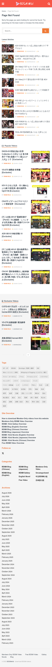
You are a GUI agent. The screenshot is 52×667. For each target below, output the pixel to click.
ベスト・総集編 (8, 385)
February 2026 (7, 514)
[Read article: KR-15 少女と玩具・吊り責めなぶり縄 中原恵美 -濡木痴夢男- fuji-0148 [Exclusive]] (40, 191)
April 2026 (6, 507)
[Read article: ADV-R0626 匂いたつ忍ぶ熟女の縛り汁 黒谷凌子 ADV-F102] (8, 124)
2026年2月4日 (17, 195)
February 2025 (7, 557)
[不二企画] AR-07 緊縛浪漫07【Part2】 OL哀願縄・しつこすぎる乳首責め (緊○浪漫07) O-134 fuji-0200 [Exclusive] (15, 220)
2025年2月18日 (17, 208)
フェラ (35, 381)
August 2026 (6, 493)
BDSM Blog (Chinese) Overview (15, 429)
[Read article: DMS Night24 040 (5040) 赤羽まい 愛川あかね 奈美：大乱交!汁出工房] (8, 59)
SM (38, 368)
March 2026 (6, 510)
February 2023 (7, 643)
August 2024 (6, 578)
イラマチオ (44, 377)
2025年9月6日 (17, 345)
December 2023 (8, 607)
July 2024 (5, 582)
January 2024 (7, 603)
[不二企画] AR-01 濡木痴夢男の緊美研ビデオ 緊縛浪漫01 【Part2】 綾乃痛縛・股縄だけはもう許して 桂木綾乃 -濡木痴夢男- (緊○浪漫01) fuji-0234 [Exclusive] (15, 256)
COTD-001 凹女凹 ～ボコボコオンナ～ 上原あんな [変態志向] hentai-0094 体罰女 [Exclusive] (15, 309)
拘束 (42, 389)
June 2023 (6, 628)
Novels (4, 657)
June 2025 (6, 543)
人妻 (46, 385)
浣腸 (16, 393)
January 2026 (7, 518)
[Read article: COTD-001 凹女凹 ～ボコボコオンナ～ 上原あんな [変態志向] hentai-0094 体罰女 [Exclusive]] (40, 312)
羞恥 (4, 402)
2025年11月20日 (18, 229)
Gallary (44, 654)
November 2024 (8, 568)
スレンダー (6, 381)
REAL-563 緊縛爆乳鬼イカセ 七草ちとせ (31, 132)
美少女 (43, 397)
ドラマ (16, 381)
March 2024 (6, 596)
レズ (17, 385)
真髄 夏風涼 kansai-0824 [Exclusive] (12, 339)
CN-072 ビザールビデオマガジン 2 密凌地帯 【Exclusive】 (15, 202)
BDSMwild (10, 661)
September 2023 (8, 618)
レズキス (25, 385)
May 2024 (5, 589)
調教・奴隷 (19, 402)
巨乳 (30, 389)
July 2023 (5, 625)
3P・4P (5, 368)
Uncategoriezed (42, 472)
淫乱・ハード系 (27, 393)
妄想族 (23, 389)
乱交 (40, 385)
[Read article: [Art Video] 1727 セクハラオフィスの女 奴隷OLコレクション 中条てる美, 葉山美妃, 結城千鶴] (8, 69)
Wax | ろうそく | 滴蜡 (10, 372)
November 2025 (8, 525)
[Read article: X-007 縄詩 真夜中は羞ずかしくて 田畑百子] (8, 93)
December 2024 (8, 564)
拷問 (4, 393)
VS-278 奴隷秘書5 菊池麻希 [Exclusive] (13, 323)
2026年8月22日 (30, 135)
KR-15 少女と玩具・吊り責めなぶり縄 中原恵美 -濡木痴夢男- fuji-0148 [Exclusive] (15, 188)
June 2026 (6, 500)
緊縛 (25, 397)
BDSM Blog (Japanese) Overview (15, 432)
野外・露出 (35, 402)
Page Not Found (13, 11)
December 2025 (8, 521)
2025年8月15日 (17, 240)
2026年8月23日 (30, 51)
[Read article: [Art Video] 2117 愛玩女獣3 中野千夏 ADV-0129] (8, 82)
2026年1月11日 (17, 176)
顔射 (44, 402)
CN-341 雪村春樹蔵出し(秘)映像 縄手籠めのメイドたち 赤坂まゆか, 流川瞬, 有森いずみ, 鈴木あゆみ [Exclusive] (15, 275)
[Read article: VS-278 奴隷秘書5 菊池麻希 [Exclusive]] (40, 328)
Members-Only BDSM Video (12, 654)
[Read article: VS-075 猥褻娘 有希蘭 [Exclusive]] (40, 175)
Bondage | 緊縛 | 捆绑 (26, 368)
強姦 (36, 389)
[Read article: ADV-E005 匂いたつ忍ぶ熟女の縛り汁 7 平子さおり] (8, 48)
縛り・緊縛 (34, 397)
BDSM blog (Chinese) (6, 467)
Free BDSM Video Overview (13, 443)
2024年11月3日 (17, 163)
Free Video (23, 480)
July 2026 (5, 496)
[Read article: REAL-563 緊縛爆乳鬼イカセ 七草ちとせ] (8, 135)
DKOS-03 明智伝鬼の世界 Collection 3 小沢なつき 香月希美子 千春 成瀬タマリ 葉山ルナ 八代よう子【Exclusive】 (15, 155)
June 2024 (6, 586)
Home (4, 11)
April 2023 (6, 636)
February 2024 (7, 600)
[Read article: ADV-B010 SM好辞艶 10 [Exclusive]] (40, 239)
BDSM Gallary (24, 472)
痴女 (13, 397)
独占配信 (6, 397)
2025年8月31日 (17, 267)
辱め (27, 402)
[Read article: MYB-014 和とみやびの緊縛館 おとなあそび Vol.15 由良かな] (8, 114)
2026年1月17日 (17, 316)
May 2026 (5, 503)
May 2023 (5, 632)
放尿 (10, 393)
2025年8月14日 (17, 329)
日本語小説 (40, 480)
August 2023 (6, 621)
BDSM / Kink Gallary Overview (14, 424)
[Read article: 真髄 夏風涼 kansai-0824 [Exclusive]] (40, 344)
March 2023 (6, 639)
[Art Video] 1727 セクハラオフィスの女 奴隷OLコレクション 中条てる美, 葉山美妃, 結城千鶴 (32, 69)
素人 (19, 397)
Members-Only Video (41, 152)
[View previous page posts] (24, 354)
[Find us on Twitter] (3, 453)
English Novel (24, 476)
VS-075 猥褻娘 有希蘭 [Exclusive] (11, 171)
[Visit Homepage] (25, 3)
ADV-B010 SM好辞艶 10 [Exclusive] (12, 235)
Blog (11, 657)
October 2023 (7, 614)
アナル (21, 377)
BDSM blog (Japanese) (23, 467)
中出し (34, 385)
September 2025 (8, 532)
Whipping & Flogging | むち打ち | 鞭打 (34, 372)
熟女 (44, 393)
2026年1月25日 (17, 283)
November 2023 (8, 610)
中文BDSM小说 (41, 476)
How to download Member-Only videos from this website (25, 418)
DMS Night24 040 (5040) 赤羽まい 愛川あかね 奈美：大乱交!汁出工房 (32, 57)
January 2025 (7, 561)
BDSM (13, 368)
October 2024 (7, 571)
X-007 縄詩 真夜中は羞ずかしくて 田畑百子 (32, 90)
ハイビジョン (25, 381)
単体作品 (6, 389)
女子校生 (15, 389)
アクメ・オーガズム (9, 377)
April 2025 (6, 550)
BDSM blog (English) (6, 473)
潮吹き (37, 393)
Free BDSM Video (31, 654)
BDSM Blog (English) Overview (14, 426)
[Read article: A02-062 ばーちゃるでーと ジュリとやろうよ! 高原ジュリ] (8, 103)
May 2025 (5, 546)
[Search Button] (49, 3)
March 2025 (6, 553)
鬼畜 (4, 406)
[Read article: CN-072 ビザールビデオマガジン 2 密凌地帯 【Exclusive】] (40, 207)
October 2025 (7, 528)
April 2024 (6, 593)
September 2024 (8, 575)
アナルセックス (32, 377)
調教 (10, 402)
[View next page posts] (28, 354)
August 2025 (6, 535)
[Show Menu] (3, 3)
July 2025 (5, 539)
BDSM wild (20, 51)
